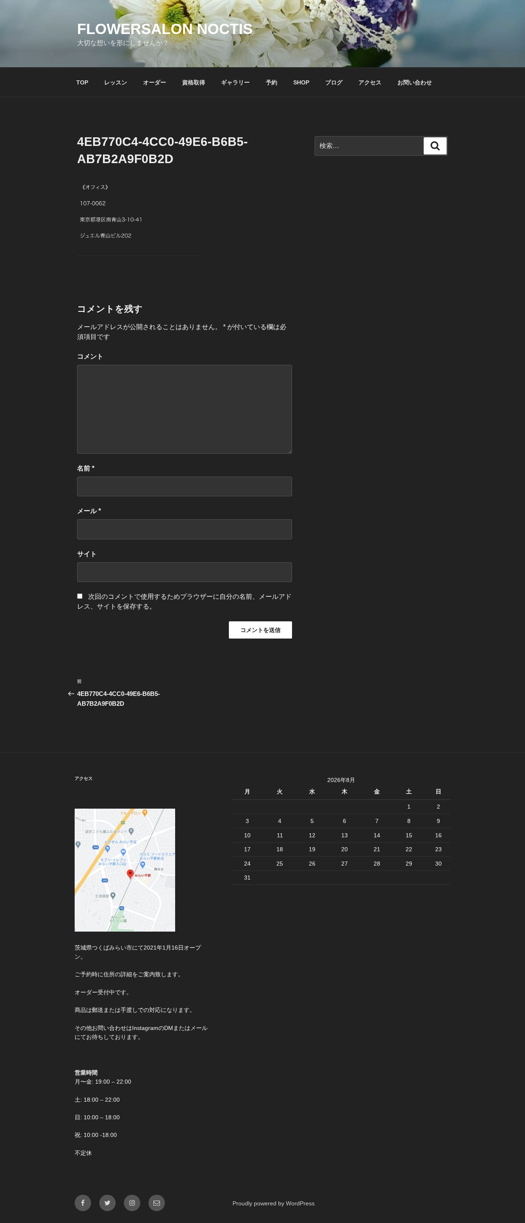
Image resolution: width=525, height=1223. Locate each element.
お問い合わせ (414, 82)
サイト (87, 553)
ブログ (333, 82)
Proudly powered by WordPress (274, 1203)
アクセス (369, 82)
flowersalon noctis (165, 28)
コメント (90, 356)
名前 (85, 468)
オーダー (154, 82)
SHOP (301, 82)
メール (89, 510)
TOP (82, 82)
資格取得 (193, 82)
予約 (271, 82)
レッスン (115, 82)
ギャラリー (235, 82)
